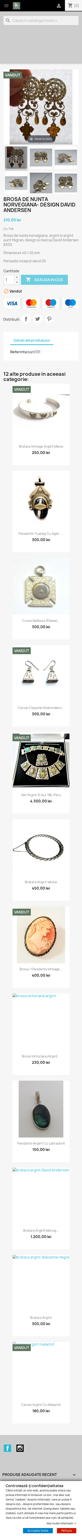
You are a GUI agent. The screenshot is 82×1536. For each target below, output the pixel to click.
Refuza (67, 1530)
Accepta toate (38, 1530)
